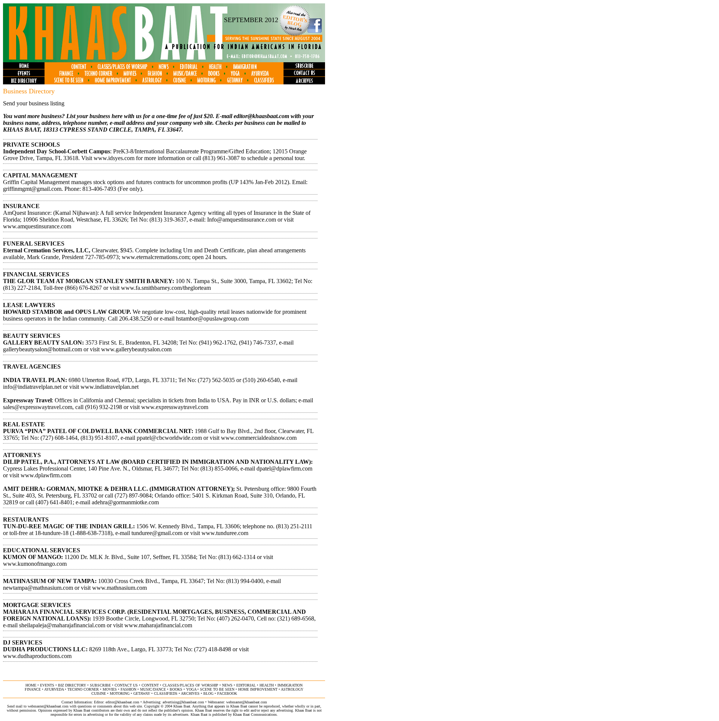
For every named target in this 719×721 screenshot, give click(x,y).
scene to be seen (217, 689)
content (150, 685)
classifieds (166, 693)
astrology (292, 689)
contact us (126, 685)
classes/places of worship (190, 685)
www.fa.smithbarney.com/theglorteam (166, 288)
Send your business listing (33, 103)
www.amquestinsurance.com (37, 226)
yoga (191, 689)
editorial (246, 685)
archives (190, 693)
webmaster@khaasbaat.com (246, 702)
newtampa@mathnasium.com (38, 588)
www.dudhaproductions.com (37, 656)
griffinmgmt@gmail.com (32, 189)
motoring (120, 693)
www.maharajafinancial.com (158, 625)
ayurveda (54, 689)
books (176, 689)
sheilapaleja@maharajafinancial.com (62, 625)
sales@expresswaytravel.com (37, 407)
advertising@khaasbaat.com (183, 702)
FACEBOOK (227, 693)
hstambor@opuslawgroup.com (212, 318)
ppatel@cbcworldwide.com (169, 438)
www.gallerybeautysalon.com (136, 349)
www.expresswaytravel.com (174, 407)
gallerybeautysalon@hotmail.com (42, 349)
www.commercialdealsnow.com (259, 438)
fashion (128, 689)
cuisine (98, 693)
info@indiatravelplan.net (32, 387)
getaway (141, 693)
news (227, 685)
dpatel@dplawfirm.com (284, 468)
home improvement (257, 689)
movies (110, 689)
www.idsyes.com (114, 158)
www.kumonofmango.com (35, 564)
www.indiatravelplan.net (110, 387)
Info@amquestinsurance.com (241, 219)
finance (33, 689)
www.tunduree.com (224, 533)
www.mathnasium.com (119, 588)
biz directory (72, 685)
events (47, 685)
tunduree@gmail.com (156, 533)
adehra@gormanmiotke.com (125, 502)
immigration (290, 685)
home (30, 685)
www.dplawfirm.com (46, 475)
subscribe (100, 685)
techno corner (83, 689)
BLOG (208, 693)
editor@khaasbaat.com (261, 116)
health (267, 685)
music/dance (153, 689)
